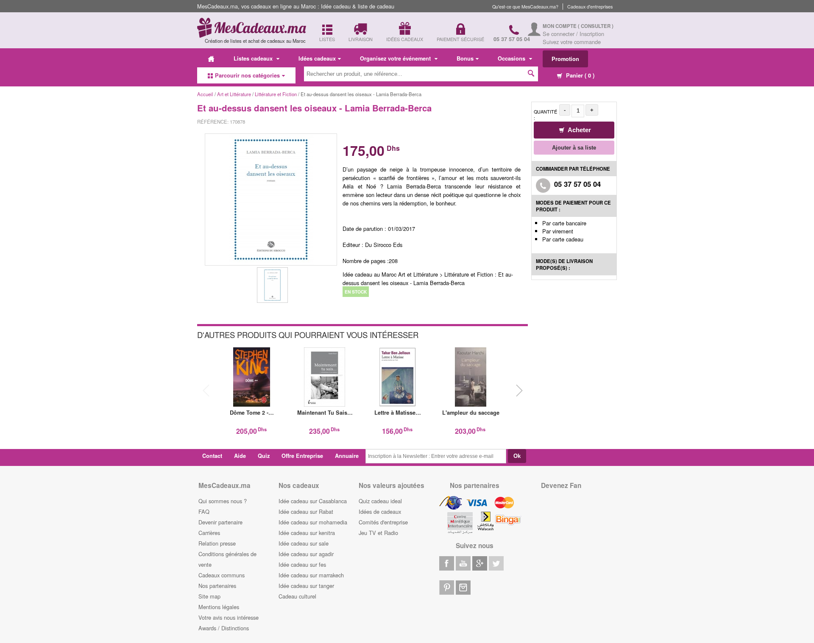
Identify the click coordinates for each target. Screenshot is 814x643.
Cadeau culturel (297, 596)
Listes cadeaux (254, 58)
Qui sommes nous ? (222, 501)
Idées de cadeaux (380, 511)
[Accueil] (211, 58)
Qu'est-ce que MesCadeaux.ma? (525, 6)
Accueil (205, 94)
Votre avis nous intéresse (228, 617)
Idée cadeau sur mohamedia (313, 522)
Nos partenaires (217, 586)
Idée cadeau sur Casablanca (313, 501)
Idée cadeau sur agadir (306, 554)
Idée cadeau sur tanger (306, 586)
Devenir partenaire (220, 522)
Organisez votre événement (396, 58)
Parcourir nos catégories (247, 75)
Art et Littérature (234, 94)
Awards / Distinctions (223, 628)
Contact (212, 456)
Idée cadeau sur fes (302, 564)
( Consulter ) (595, 26)
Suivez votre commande (572, 42)
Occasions (512, 58)
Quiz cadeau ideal (380, 501)
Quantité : (545, 114)
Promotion (565, 59)
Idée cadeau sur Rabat (306, 511)
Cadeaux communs (221, 575)
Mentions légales (218, 607)
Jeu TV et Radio (378, 533)
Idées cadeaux (317, 58)
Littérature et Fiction (276, 94)
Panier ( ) (579, 75)
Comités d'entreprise (383, 522)
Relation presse (217, 543)
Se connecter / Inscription (573, 34)
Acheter (578, 129)
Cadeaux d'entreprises (590, 6)
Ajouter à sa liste (574, 147)
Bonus (465, 58)
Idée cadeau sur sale (304, 543)
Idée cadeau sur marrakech (311, 575)
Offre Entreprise (302, 456)
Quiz (264, 456)
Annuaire (347, 456)
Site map (209, 596)
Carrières (209, 533)
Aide (240, 456)
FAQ (203, 511)
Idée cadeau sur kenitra (307, 533)
